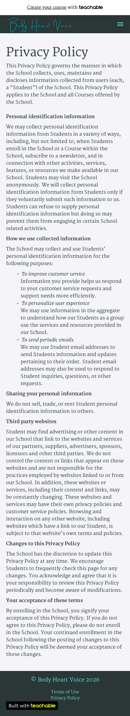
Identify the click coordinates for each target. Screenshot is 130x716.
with (53, 7)
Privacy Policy (65, 698)
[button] (120, 24)
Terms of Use (65, 692)
